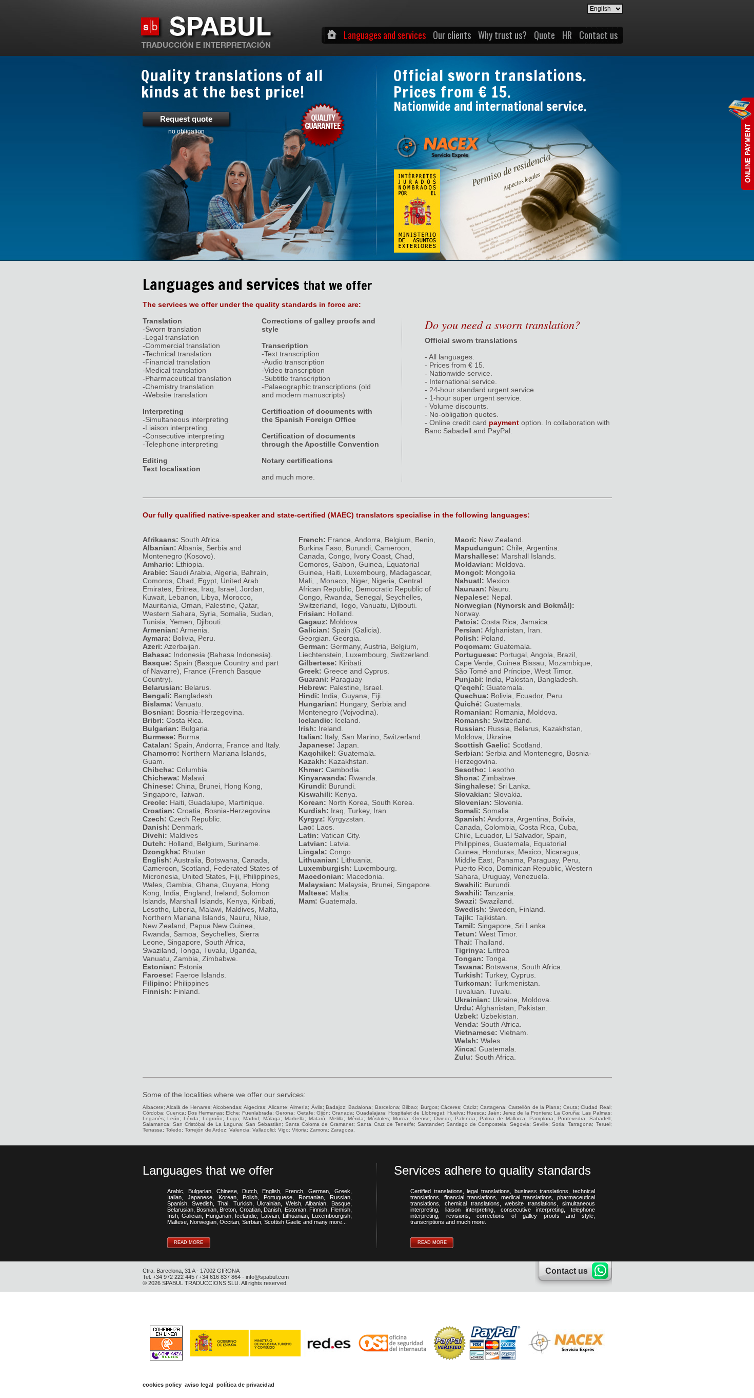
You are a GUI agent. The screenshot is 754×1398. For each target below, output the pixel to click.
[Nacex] (566, 1342)
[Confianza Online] (166, 1342)
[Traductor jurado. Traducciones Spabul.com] (206, 46)
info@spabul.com (267, 1277)
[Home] (331, 35)
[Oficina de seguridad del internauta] (392, 1342)
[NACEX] (430, 139)
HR (567, 35)
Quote (544, 35)
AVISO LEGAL (199, 1385)
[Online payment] (741, 144)
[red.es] (270, 1342)
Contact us (598, 35)
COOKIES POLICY (162, 1385)
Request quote (186, 124)
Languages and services (385, 35)
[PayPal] (477, 1342)
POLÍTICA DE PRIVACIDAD (245, 1385)
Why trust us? (502, 35)
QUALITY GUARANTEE (323, 121)
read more (188, 1242)
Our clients (452, 35)
